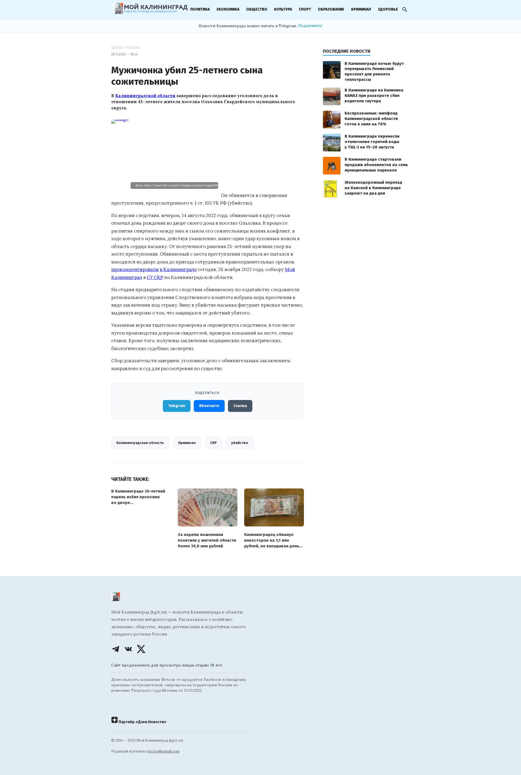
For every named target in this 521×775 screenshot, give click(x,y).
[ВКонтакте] (128, 649)
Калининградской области (145, 95)
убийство (239, 443)
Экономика (228, 9)
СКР (213, 443)
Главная (117, 47)
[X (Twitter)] (141, 649)
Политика (200, 9)
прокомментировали (135, 269)
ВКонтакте (209, 406)
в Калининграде (178, 269)
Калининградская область (140, 443)
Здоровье (388, 9)
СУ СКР (155, 277)
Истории (133, 47)
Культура (283, 9)
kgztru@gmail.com (163, 751)
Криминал (361, 9)
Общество (256, 9)
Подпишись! (310, 25)
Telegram (176, 406)
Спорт (305, 9)
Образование (331, 9)
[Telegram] (115, 649)
